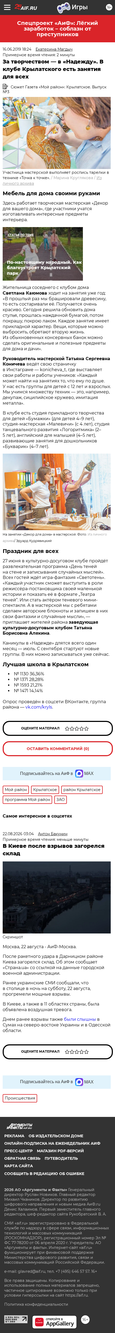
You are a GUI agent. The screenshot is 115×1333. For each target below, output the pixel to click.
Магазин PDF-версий (60, 1151)
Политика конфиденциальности (36, 1304)
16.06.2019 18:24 (17, 49)
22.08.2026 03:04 (18, 833)
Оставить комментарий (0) (58, 748)
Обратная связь (22, 1158)
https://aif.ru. (77, 1295)
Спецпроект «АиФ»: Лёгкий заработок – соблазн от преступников (57, 28)
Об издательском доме (56, 1136)
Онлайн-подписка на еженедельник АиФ (52, 1143)
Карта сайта (18, 1165)
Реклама (14, 1136)
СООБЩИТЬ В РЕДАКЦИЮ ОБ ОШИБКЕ (44, 1173)
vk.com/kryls (38, 707)
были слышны (80, 1019)
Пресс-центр (18, 1151)
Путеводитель (61, 1158)
